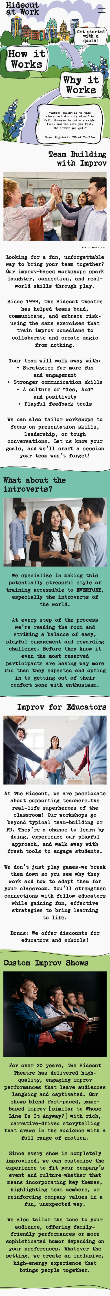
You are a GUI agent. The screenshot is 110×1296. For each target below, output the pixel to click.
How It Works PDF (93, 247)
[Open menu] (101, 10)
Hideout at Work (22, 9)
